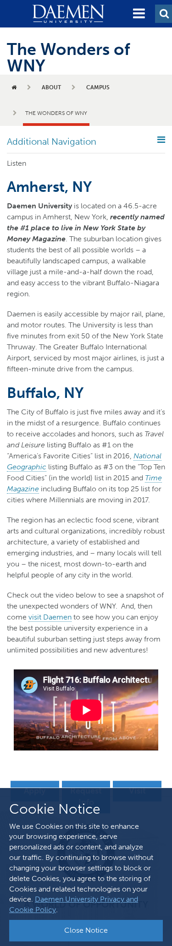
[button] (139, 14)
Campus (98, 87)
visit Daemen (50, 617)
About (51, 87)
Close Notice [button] (86, 930)
